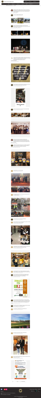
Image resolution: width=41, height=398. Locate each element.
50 (17, 381)
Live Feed (15, 5)
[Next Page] (20, 381)
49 (16, 381)
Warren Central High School (9, 5)
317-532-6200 (4, 394)
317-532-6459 (8, 394)
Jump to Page (23, 381)
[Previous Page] (12, 381)
